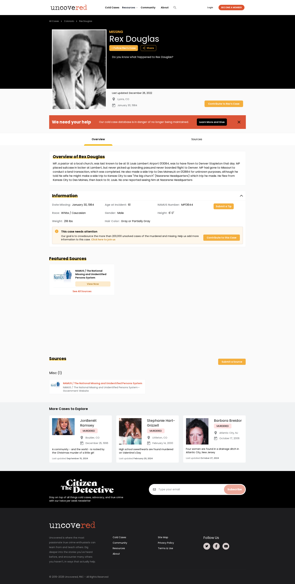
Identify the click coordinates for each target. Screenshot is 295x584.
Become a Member (231, 7)
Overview (98, 139)
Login (210, 7)
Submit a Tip (223, 206)
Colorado (69, 21)
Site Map (163, 537)
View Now (93, 284)
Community (148, 7)
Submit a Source (232, 361)
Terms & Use (165, 548)
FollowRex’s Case (125, 48)
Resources (119, 548)
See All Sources (82, 291)
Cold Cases (112, 7)
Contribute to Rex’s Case (224, 103)
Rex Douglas (85, 21)
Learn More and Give (212, 122)
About (165, 7)
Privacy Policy (166, 543)
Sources (196, 139)
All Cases (54, 21)
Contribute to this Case (221, 237)
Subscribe (234, 489)
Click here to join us (103, 239)
